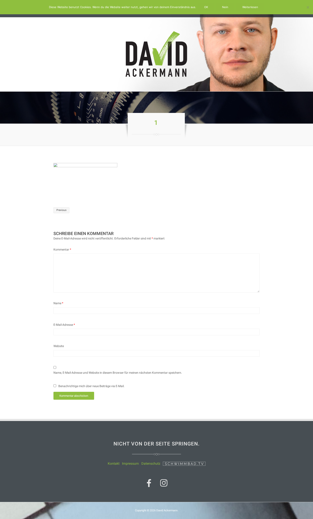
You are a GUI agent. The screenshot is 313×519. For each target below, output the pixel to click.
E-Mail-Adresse (64, 324)
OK (206, 7)
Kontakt (113, 463)
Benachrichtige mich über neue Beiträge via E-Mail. (91, 386)
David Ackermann (167, 510)
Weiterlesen (250, 7)
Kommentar (62, 249)
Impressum (130, 463)
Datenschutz (150, 463)
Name (58, 303)
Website (58, 346)
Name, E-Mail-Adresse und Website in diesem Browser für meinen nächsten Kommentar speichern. (117, 372)
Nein (225, 7)
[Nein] (308, 7)
